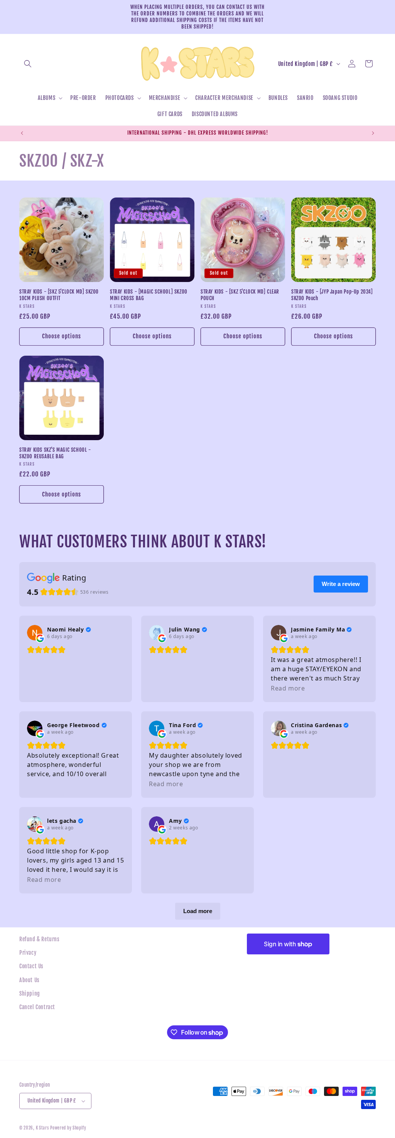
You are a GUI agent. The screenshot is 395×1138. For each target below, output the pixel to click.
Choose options (61, 336)
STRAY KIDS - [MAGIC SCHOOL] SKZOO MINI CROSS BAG (148, 295)
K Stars (42, 1128)
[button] (27, 63)
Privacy (27, 952)
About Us (29, 980)
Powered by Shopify (68, 1128)
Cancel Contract (37, 1007)
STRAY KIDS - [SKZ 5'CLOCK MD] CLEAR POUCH (240, 295)
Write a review (341, 584)
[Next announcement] (373, 133)
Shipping (29, 993)
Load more (197, 911)
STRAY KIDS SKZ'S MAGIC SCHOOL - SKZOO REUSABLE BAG (55, 453)
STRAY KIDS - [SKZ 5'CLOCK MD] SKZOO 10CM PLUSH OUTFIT (59, 295)
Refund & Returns (39, 939)
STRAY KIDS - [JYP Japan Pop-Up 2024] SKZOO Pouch (332, 295)
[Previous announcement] (22, 133)
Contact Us (31, 966)
